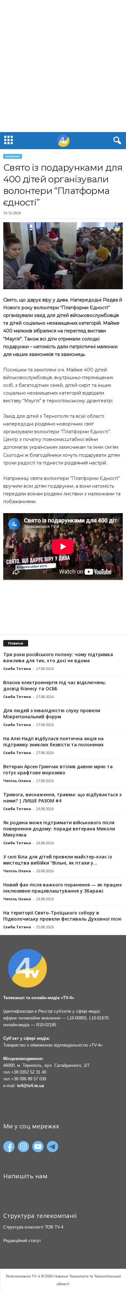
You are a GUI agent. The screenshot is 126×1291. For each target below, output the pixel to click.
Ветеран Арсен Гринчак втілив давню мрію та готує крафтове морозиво (58, 769)
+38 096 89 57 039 (28, 1078)
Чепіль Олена (17, 780)
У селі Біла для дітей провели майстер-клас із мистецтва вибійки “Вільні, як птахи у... (57, 860)
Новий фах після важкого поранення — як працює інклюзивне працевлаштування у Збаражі (62, 888)
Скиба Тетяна (17, 668)
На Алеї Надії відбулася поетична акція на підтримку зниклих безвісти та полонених (53, 741)
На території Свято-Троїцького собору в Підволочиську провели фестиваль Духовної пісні (62, 916)
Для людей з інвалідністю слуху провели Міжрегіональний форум (51, 713)
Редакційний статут (22, 1240)
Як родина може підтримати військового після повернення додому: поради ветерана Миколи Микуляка (59, 828)
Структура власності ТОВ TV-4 (33, 1227)
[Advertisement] (63, 66)
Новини (12, 156)
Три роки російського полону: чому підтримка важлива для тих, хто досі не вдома (58, 657)
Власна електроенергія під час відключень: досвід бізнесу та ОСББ (54, 685)
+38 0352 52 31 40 (28, 1072)
